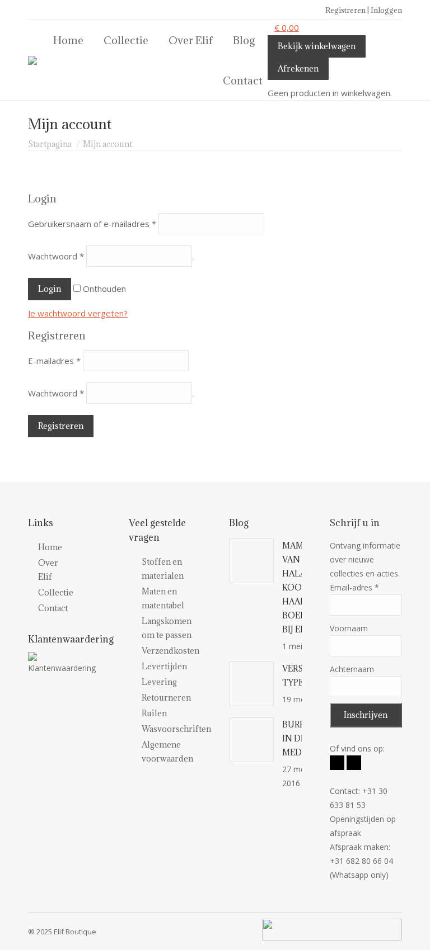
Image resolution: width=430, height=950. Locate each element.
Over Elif (31, 570)
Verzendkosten (170, 650)
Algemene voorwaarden (167, 751)
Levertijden (164, 666)
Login (49, 288)
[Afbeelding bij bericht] (251, 560)
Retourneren (166, 697)
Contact (31, 608)
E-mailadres (54, 360)
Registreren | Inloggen (363, 10)
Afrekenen (298, 68)
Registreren (60, 425)
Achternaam (352, 669)
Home (31, 547)
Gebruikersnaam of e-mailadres (92, 223)
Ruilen (154, 713)
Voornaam (349, 628)
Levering (159, 682)
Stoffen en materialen (163, 568)
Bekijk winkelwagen (317, 46)
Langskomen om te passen (166, 628)
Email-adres (354, 587)
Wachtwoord (56, 256)
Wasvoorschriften (176, 729)
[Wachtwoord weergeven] (193, 259)
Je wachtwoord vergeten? (78, 313)
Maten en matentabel (163, 598)
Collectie (31, 592)
